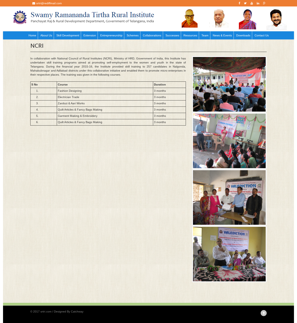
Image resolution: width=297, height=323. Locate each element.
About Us (46, 35)
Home (32, 35)
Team (205, 35)
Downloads (243, 35)
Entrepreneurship (111, 35)
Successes (172, 35)
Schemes (133, 35)
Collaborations (152, 35)
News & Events (222, 35)
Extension (89, 35)
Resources (190, 35)
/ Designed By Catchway (67, 311)
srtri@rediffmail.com (49, 3)
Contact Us (262, 35)
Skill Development (67, 35)
